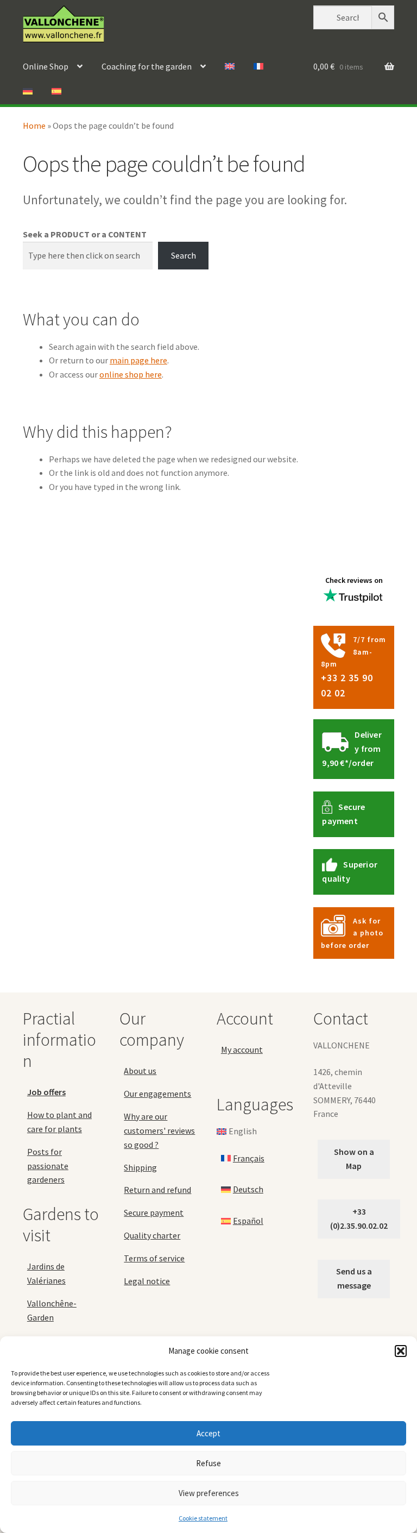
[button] (400, 1351)
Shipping (140, 1167)
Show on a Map (354, 1158)
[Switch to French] (258, 66)
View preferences (209, 1493)
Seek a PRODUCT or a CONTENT (85, 234)
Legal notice (147, 1281)
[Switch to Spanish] (56, 91)
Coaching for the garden (147, 66)
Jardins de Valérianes (46, 1273)
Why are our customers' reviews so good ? (159, 1130)
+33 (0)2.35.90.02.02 (359, 1218)
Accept (208, 1433)
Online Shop (45, 66)
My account (242, 1049)
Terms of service (154, 1258)
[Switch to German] (27, 91)
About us (140, 1070)
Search (183, 255)
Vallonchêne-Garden (52, 1310)
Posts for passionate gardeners (47, 1165)
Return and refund (157, 1189)
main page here (138, 360)
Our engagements (157, 1093)
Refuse (208, 1463)
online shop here (130, 374)
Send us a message (354, 1278)
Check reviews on (354, 580)
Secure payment (154, 1212)
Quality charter (152, 1235)
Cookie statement (203, 1518)
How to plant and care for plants (59, 1121)
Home (34, 125)
